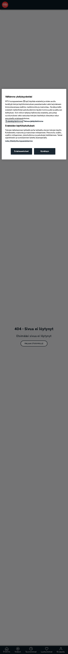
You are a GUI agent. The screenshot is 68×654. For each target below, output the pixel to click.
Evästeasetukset (21, 151)
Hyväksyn (44, 151)
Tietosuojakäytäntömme (33, 121)
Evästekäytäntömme (14, 121)
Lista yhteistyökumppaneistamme (19, 141)
